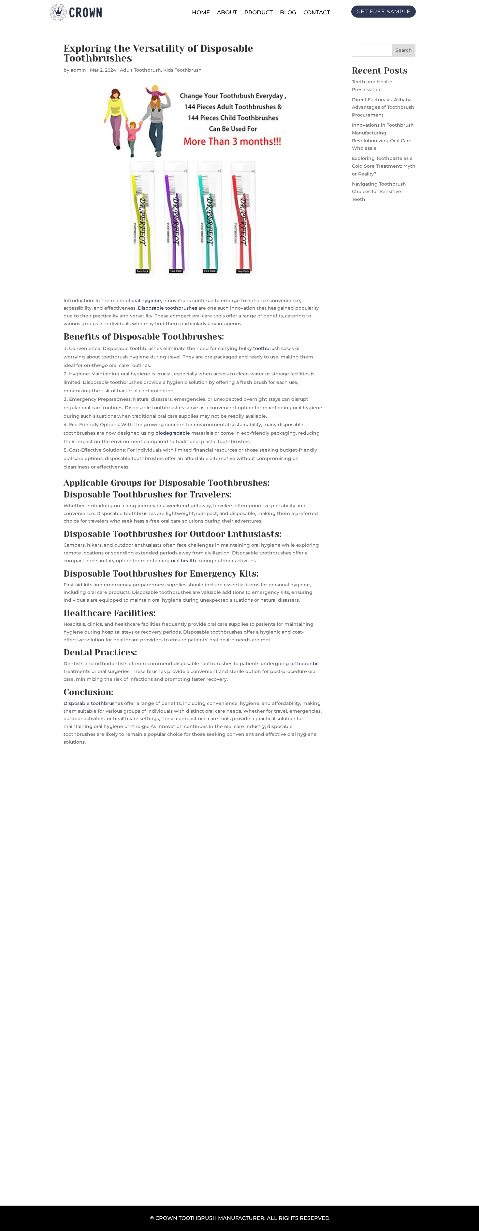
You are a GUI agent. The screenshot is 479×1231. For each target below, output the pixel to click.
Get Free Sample (239, 1036)
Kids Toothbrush (182, 70)
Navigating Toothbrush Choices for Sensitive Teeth (379, 192)
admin (78, 70)
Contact (316, 12)
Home (201, 12)
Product (258, 12)
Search (404, 50)
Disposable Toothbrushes (167, 337)
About (227, 12)
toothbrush (266, 348)
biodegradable (172, 433)
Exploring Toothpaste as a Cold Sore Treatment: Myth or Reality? (383, 166)
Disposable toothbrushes (167, 308)
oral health (183, 561)
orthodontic (304, 663)
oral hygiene (146, 300)
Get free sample (383, 11)
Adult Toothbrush (140, 70)
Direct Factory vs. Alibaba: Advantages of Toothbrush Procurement (383, 107)
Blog (288, 12)
